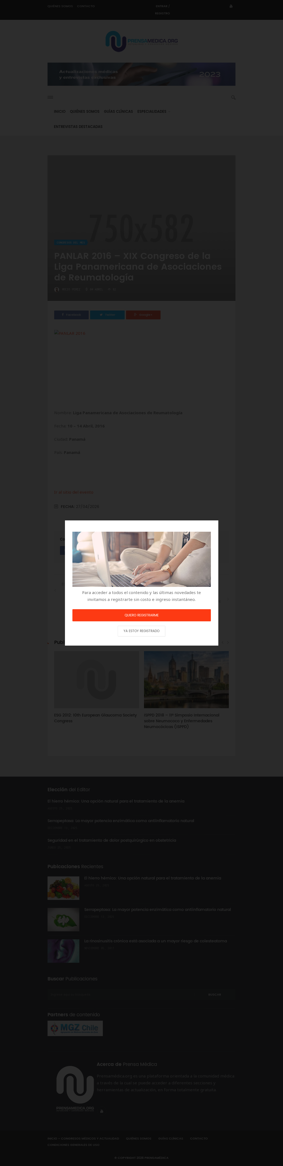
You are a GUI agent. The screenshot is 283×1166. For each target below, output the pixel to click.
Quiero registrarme (142, 615)
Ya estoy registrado (141, 631)
